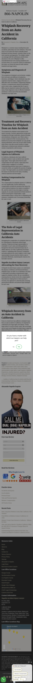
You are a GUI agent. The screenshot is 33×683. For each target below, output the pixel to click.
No (13, 347)
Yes (19, 347)
